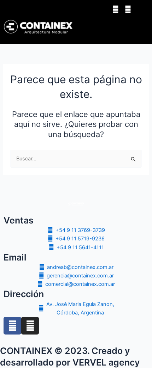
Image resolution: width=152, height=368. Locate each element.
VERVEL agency (106, 362)
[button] (127, 26)
